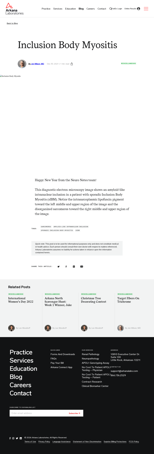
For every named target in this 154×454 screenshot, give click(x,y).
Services (21, 360)
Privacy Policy (44, 441)
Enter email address (22, 413)
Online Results (130, 8)
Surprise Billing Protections (115, 441)
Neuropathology (90, 358)
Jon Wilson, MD (37, 64)
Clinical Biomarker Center (95, 386)
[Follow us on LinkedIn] (20, 438)
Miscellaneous (128, 63)
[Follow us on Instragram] (13, 438)
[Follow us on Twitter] (17, 438)
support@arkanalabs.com (124, 371)
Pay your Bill (57, 362)
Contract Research (92, 381)
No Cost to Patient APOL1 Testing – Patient (96, 376)
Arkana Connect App (61, 367)
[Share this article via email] (81, 266)
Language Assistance (61, 441)
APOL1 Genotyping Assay (95, 362)
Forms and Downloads (63, 354)
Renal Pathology (90, 354)
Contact (20, 393)
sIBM (78, 230)
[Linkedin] (73, 266)
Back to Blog (12, 23)
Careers (20, 385)
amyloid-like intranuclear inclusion (71, 227)
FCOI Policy (134, 441)
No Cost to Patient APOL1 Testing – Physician (96, 369)
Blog (16, 377)
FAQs (54, 358)
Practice (21, 352)
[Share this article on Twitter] (58, 266)
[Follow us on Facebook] (10, 438)
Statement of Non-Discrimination (87, 441)
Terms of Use (30, 441)
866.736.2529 (118, 375)
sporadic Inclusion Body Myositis (57, 230)
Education (23, 369)
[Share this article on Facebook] (66, 266)
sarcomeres (46, 227)
